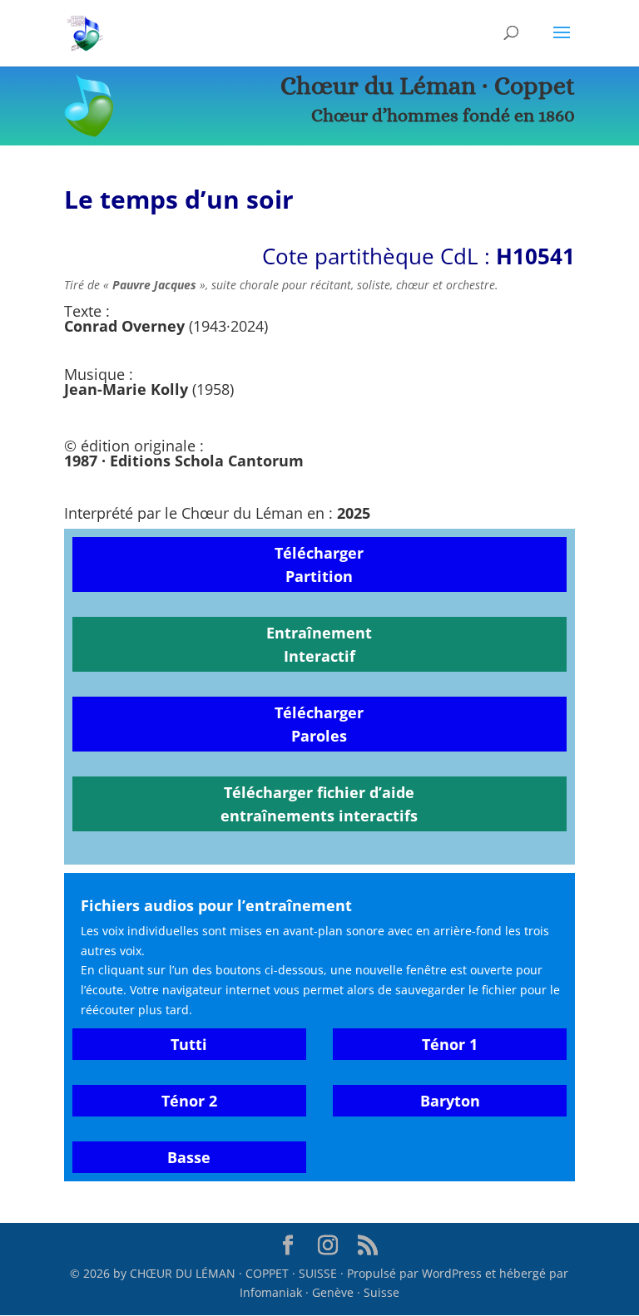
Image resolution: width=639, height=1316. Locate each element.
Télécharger (319, 553)
